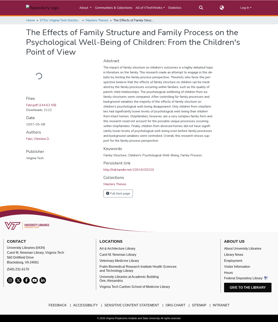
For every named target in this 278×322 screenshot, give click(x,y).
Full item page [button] (119, 193)
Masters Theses (96, 20)
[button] (221, 7)
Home (30, 20)
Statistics (174, 7)
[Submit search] (201, 7)
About (84, 7)
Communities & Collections (113, 7)
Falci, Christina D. (37, 139)
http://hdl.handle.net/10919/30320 (128, 170)
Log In (244, 7)
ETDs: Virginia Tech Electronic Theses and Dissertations (60, 20)
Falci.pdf (41, 105)
